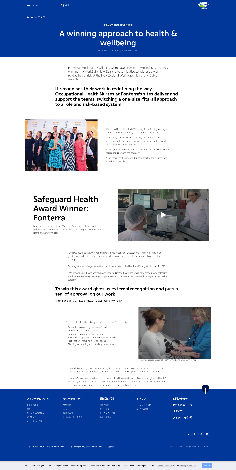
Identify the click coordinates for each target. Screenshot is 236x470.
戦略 (29, 409)
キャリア (141, 398)
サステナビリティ (73, 398)
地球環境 (67, 405)
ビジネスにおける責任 (72, 417)
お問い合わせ (180, 398)
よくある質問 (142, 409)
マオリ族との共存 (34, 421)
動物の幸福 (68, 413)
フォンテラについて (38, 398)
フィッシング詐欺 (182, 417)
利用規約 (110, 447)
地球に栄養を (105, 417)
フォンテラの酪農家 (35, 413)
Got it (207, 465)
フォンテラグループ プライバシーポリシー (45, 447)
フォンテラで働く (144, 405)
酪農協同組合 (32, 405)
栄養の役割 (104, 405)
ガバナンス (31, 417)
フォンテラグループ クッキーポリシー (85, 447)
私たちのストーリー (184, 405)
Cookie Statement (164, 465)
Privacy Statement (188, 465)
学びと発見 (104, 409)
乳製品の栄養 (107, 398)
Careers (126, 25)
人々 (65, 409)
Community (111, 25)
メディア (178, 411)
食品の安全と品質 (107, 413)
